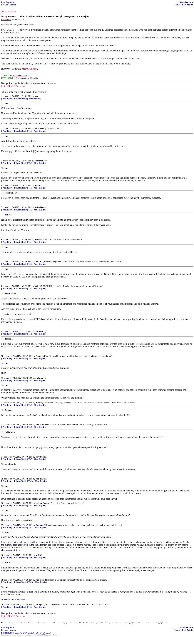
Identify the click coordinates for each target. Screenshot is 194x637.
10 (2, 356)
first (3, 86)
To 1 (30, 131)
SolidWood (40, 128)
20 (2, 604)
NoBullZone (40, 207)
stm (36, 96)
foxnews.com (30, 68)
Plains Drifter (42, 356)
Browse (4, 5)
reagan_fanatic (42, 503)
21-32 (14, 86)
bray (37, 239)
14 (2, 457)
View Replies (34, 99)
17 (2, 525)
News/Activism (186, 2)
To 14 (30, 481)
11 (2, 378)
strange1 (39, 604)
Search (13, 5)
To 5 (30, 334)
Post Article (187, 5)
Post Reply (7, 99)
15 (2, 479)
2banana (38, 261)
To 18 (30, 582)
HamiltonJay (41, 161)
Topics (177, 5)
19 (2, 580)
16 (2, 503)
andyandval (40, 378)
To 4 (30, 242)
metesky (39, 403)
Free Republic (7, 2)
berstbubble (41, 457)
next (19, 86)
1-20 (7, 86)
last (23, 86)
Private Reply (20, 99)
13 (2, 425)
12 (2, 403)
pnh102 (38, 185)
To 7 (30, 358)
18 (2, 555)
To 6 (30, 558)
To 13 (30, 527)
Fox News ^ (6, 19)
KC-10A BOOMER (43, 286)
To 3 (30, 210)
